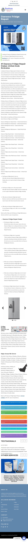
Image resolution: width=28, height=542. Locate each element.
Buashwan (4, 58)
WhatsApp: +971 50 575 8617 (14, 5)
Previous (3, 308)
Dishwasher (16, 506)
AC (1, 502)
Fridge (15, 502)
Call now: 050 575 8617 (14, 3)
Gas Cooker (16, 509)
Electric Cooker (4, 511)
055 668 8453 (5, 517)
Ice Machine (16, 504)
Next (24, 308)
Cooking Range (4, 504)
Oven (2, 506)
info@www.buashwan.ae (7, 520)
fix (24, 208)
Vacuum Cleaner (4, 509)
